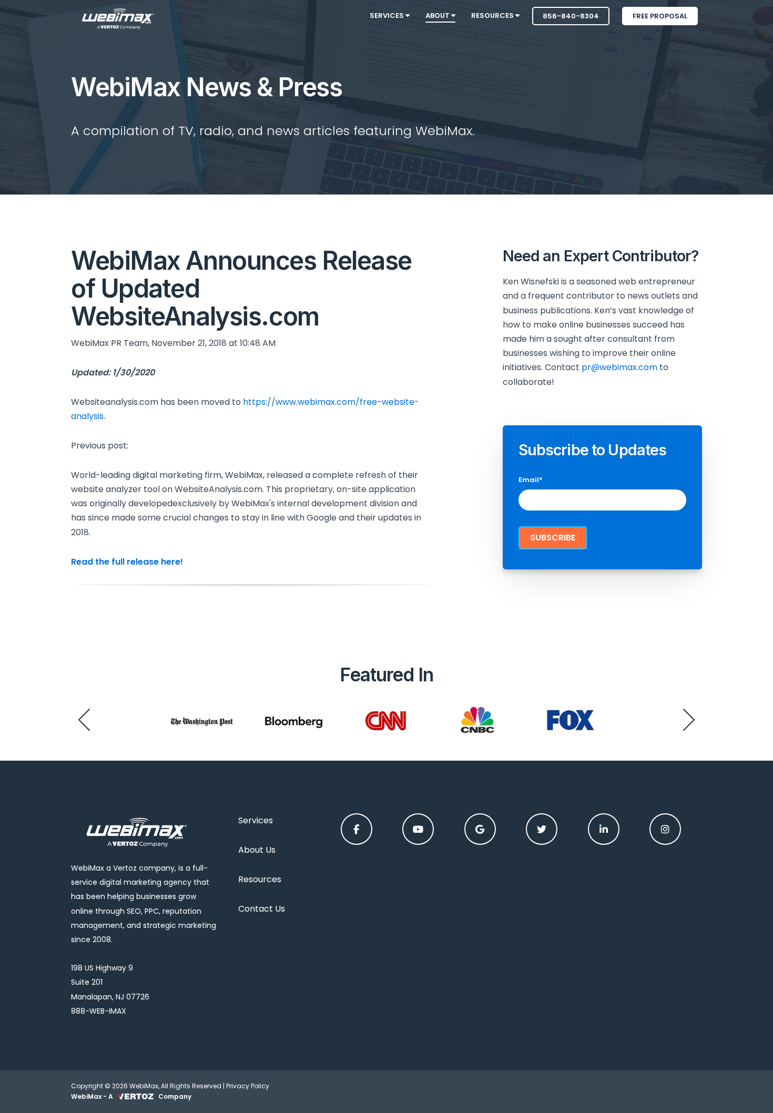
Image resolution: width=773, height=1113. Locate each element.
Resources (259, 879)
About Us (257, 850)
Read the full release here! (127, 562)
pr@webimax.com (619, 367)
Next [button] (689, 720)
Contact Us (261, 909)
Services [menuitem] (387, 16)
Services (255, 820)
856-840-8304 (571, 16)
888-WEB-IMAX (98, 1011)
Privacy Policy (247, 1085)
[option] (201, 720)
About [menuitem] (438, 16)
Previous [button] (84, 720)
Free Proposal (660, 16)
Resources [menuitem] (493, 16)
